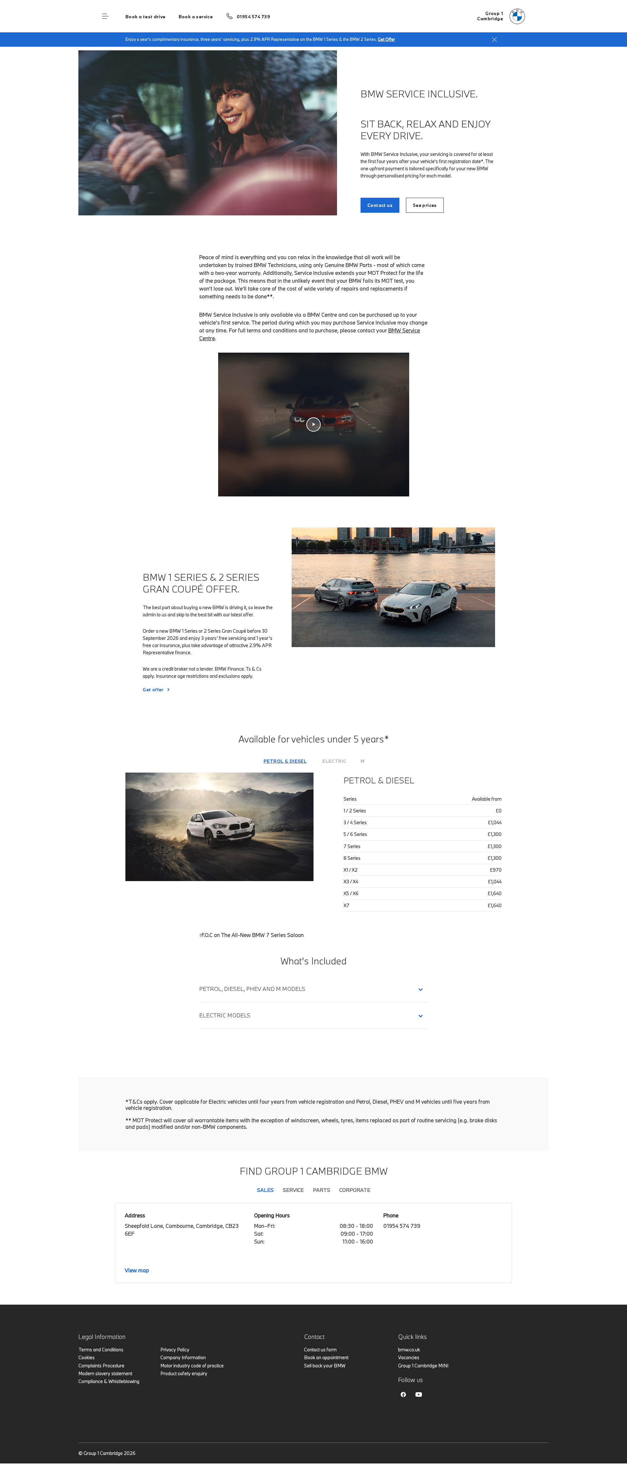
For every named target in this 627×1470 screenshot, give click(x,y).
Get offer (153, 690)
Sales (265, 1190)
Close (494, 39)
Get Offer (386, 39)
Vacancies (408, 1357)
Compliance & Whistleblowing (108, 1381)
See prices (425, 205)
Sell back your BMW (325, 1365)
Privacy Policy (174, 1349)
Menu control (105, 16)
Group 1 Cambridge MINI (423, 1365)
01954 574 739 (253, 17)
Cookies (86, 1357)
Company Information (183, 1357)
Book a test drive (145, 17)
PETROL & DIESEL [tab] (285, 761)
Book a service (196, 17)
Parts (321, 1190)
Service (293, 1190)
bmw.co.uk (409, 1349)
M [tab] (362, 761)
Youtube (418, 1394)
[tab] (285, 761)
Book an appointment (326, 1357)
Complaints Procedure (101, 1365)
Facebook (403, 1394)
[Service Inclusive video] (313, 424)
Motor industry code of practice (192, 1365)
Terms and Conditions (100, 1349)
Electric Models (226, 1015)
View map (137, 1270)
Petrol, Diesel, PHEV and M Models (252, 989)
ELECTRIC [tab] (334, 761)
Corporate (354, 1190)
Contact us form (320, 1349)
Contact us (380, 205)
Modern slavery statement (105, 1373)
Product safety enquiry (183, 1373)
